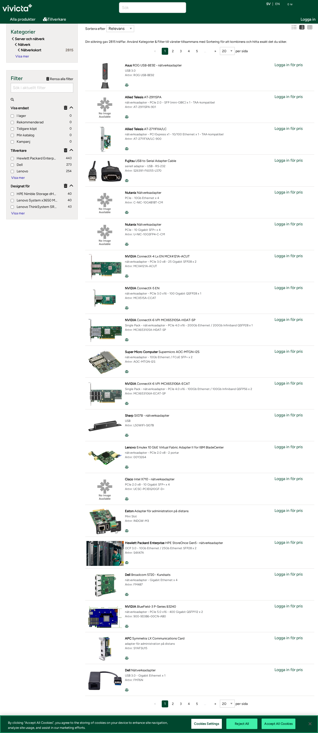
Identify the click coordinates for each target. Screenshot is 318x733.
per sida (241, 51)
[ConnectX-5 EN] (105, 298)
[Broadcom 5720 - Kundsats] (105, 585)
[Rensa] (65, 108)
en (277, 4)
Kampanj (23, 142)
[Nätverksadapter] (105, 203)
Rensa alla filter (61, 79)
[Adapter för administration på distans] (105, 521)
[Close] (310, 723)
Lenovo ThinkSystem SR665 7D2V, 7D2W (37, 207)
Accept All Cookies (278, 724)
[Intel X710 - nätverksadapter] (105, 489)
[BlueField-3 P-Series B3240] (105, 617)
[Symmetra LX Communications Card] (105, 649)
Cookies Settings (206, 724)
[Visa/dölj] (71, 108)
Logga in (308, 19)
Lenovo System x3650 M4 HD (37, 200)
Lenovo (22, 171)
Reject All (242, 724)
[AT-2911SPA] (105, 107)
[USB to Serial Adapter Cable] (105, 171)
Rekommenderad (29, 122)
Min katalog (25, 135)
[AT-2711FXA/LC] (105, 139)
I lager (21, 116)
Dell (19, 165)
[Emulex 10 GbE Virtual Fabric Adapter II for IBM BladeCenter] (105, 458)
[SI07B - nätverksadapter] (105, 426)
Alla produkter (23, 19)
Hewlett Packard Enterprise (36, 158)
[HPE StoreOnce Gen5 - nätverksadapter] (105, 553)
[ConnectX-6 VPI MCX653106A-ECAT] (105, 394)
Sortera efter (95, 29)
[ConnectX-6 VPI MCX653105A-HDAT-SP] (105, 330)
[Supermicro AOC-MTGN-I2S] (105, 362)
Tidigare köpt (26, 129)
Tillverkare (56, 19)
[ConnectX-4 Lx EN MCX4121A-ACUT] (105, 267)
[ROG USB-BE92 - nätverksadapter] (105, 76)
